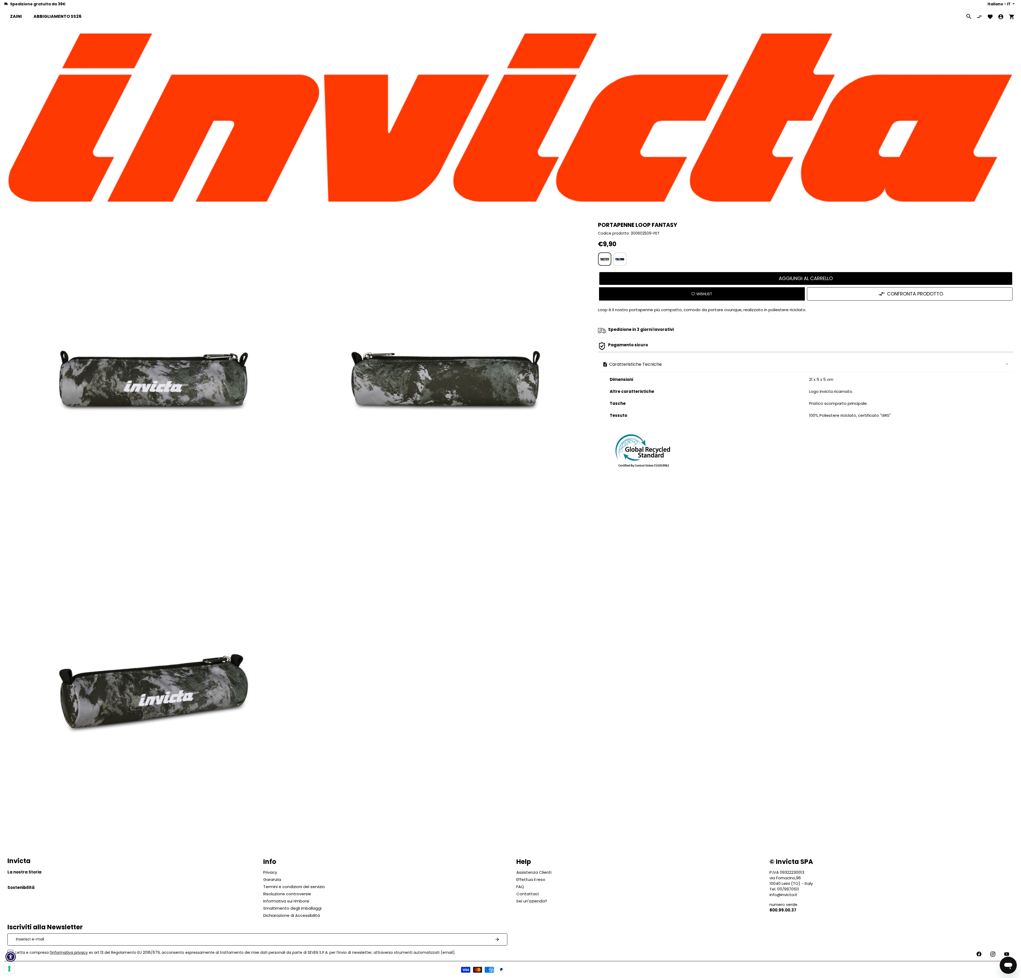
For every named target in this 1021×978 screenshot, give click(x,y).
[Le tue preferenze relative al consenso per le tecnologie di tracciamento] (9, 969)
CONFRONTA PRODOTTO (915, 293)
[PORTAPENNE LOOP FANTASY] (604, 259)
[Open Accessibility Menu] (10, 956)
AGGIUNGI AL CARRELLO (806, 278)
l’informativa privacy (69, 952)
